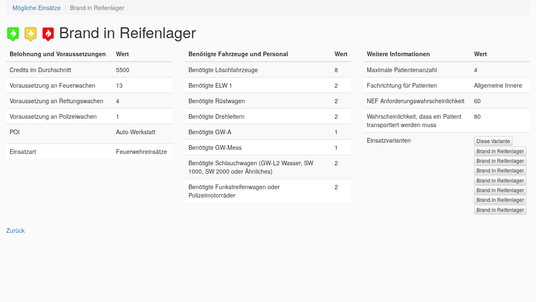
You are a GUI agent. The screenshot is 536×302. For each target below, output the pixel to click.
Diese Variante (493, 140)
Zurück (15, 230)
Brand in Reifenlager (500, 150)
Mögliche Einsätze (37, 7)
